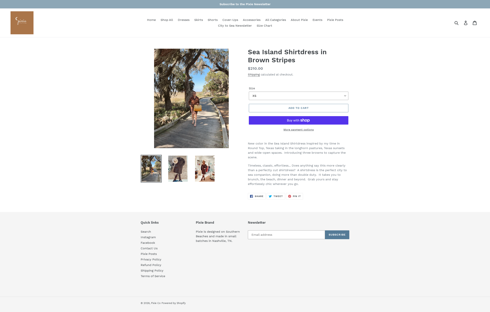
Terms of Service (153, 276)
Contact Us (149, 248)
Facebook (148, 243)
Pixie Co (156, 303)
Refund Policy (151, 265)
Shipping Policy (152, 270)
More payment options (298, 129)
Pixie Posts (149, 254)
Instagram (148, 237)
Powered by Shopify (174, 303)
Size (252, 88)
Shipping (254, 74)
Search (146, 231)
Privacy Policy (151, 259)
